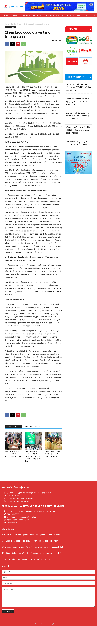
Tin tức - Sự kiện (16, 24)
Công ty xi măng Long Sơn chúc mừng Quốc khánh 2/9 (26, 559)
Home (7, 24)
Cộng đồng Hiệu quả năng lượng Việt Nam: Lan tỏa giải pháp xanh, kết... (78, 116)
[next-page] (10, 465)
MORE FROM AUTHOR (32, 427)
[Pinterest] (18, 44)
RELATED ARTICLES (13, 427)
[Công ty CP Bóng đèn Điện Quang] (72, 62)
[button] (94, 15)
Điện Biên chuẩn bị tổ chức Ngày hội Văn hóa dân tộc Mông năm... (77, 101)
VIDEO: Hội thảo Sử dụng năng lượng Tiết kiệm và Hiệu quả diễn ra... (78, 87)
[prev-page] (6, 465)
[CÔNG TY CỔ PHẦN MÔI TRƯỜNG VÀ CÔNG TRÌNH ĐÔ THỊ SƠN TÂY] (72, 40)
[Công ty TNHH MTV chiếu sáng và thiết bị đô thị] (85, 62)
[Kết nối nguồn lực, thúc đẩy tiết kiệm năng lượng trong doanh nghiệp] (53, 441)
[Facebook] (7, 44)
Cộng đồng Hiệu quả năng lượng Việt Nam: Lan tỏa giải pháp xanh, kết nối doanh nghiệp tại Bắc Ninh (33, 456)
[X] (12, 44)
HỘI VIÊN (72, 29)
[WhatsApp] (23, 44)
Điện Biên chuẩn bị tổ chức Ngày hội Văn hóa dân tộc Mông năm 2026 (13, 454)
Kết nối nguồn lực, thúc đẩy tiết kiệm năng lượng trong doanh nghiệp (53, 454)
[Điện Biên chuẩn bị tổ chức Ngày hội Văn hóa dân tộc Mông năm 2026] (13, 441)
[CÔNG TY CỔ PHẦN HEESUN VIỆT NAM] (85, 40)
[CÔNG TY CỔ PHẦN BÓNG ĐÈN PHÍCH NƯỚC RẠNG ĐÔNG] (85, 51)
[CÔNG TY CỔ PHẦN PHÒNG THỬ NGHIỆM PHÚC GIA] (72, 51)
